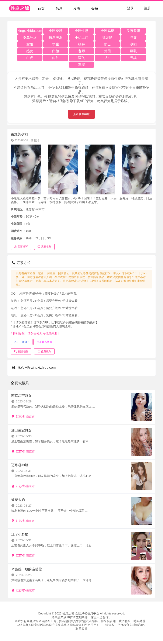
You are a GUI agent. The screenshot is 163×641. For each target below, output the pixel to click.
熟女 (29, 51)
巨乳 (133, 51)
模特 (81, 44)
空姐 (29, 44)
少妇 (133, 44)
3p (107, 58)
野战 (133, 58)
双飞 (81, 58)
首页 (41, 8)
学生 (55, 44)
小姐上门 (81, 37)
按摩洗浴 (55, 37)
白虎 (29, 58)
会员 (94, 8)
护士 (107, 44)
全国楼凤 (55, 30)
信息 (59, 8)
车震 (81, 64)
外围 (107, 51)
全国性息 (81, 30)
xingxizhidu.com (30, 30)
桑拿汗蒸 (30, 37)
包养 (133, 37)
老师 (81, 51)
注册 (147, 8)
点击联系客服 (81, 114)
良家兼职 (133, 30)
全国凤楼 (107, 30)
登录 (130, 8)
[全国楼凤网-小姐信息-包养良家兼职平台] (20, 8)
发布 (76, 8)
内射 (55, 58)
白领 (55, 51)
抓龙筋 (107, 37)
